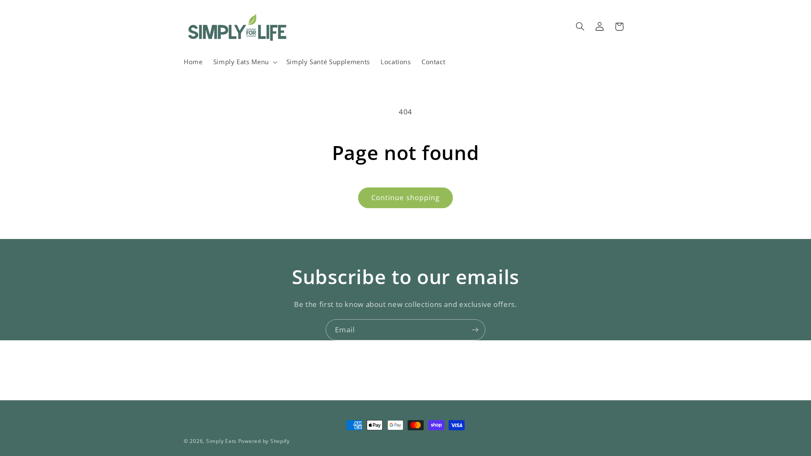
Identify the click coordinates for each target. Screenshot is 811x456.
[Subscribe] (475, 329)
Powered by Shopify (264, 441)
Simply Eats (221, 441)
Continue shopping (405, 197)
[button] (244, 62)
